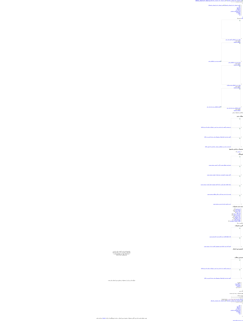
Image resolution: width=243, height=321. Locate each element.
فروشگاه (238, 8)
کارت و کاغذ (237, 218)
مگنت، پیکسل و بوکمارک (235, 221)
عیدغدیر (238, 151)
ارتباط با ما (238, 10)
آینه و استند (238, 209)
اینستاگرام (238, 12)
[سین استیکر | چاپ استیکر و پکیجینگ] (224, 5)
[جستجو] (242, 3)
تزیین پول (238, 212)
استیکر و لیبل (237, 210)
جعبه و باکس (237, 216)
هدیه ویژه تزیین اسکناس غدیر (234, 62)
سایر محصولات (237, 217)
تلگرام (239, 13)
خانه (239, 6)
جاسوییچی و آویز (237, 215)
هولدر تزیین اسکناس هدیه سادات (233, 85)
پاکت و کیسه (237, 211)
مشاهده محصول (237, 42)
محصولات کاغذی (236, 219)
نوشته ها (238, 7)
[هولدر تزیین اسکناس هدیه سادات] (230, 84)
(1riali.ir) (104, 318)
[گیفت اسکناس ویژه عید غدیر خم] (223, 106)
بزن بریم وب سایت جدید (238, 320)
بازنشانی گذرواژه (239, 299)
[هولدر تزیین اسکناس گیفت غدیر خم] (230, 38)
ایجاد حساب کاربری (231, 299)
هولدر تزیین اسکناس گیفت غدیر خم (233, 39)
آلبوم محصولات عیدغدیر (235, 11)
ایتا (239, 14)
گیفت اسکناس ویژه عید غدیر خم (233, 108)
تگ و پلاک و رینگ (237, 213)
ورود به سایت (224, 299)
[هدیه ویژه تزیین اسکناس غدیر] (224, 61)
